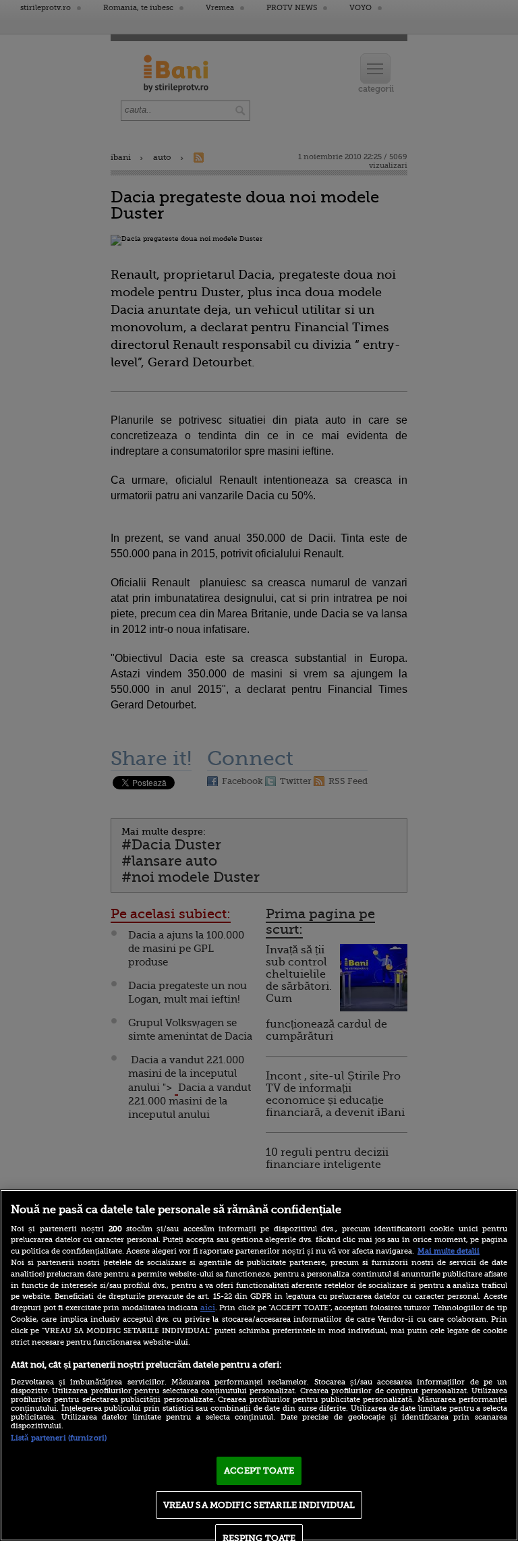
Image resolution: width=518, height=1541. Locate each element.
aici (207, 1307)
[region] (259, 1365)
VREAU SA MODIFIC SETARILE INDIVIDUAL (259, 1505)
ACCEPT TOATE (259, 1470)
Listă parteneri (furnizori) (59, 1438)
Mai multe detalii (449, 1251)
